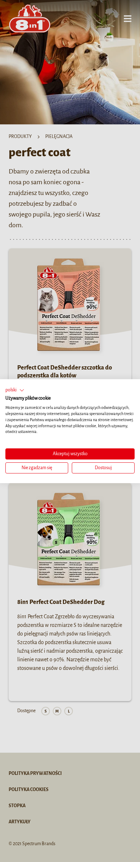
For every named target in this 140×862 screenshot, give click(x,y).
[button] (14, 390)
